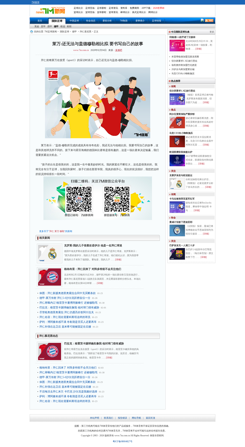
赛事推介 (140, 20)
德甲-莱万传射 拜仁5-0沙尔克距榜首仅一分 (64, 298)
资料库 (123, 8)
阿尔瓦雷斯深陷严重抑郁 (182, 114)
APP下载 (145, 8)
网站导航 (136, 418)
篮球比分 (78, 12)
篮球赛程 (101, 12)
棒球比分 (125, 12)
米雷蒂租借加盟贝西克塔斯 (185, 56)
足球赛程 (101, 8)
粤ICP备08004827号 (122, 441)
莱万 (57, 231)
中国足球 (74, 20)
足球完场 (90, 8)
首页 (40, 20)
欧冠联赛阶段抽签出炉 (180, 152)
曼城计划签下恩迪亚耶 (180, 222)
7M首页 (35, 2)
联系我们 (108, 418)
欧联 (69, 26)
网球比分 (153, 12)
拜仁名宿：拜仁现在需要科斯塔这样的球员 (64, 317)
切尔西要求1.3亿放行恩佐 (184, 61)
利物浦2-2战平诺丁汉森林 (182, 37)
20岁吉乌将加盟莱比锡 (183, 69)
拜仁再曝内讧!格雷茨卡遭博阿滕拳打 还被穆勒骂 (68, 302)
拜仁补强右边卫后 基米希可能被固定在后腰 (65, 326)
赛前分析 (107, 20)
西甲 (49, 26)
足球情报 (156, 20)
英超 (36, 26)
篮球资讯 (113, 12)
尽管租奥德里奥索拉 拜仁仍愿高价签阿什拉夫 (66, 312)
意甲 (43, 26)
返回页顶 (150, 418)
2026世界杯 (158, 8)
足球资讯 (113, 8)
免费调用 (134, 8)
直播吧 (118, 50)
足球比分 (78, 8)
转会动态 (90, 20)
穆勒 (62, 231)
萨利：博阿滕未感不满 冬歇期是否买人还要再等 (67, 321)
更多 (212, 31)
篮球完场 (90, 12)
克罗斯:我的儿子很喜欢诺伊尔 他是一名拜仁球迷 (93, 245)
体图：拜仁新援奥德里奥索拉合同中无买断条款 (67, 293)
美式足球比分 (139, 12)
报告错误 (122, 418)
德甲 (56, 26)
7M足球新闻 (50, 31)
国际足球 (57, 21)
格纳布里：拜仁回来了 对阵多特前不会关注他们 (92, 269)
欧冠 (62, 26)
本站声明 (94, 418)
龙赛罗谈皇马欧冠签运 (180, 175)
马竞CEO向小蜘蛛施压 (183, 73)
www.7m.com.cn (81, 50)
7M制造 (124, 20)
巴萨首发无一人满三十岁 (182, 245)
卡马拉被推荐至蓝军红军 (182, 198)
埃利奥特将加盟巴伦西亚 (184, 65)
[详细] (118, 259)
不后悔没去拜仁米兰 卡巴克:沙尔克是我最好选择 (68, 391)
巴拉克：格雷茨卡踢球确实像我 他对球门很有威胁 (69, 307)
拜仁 (51, 231)
